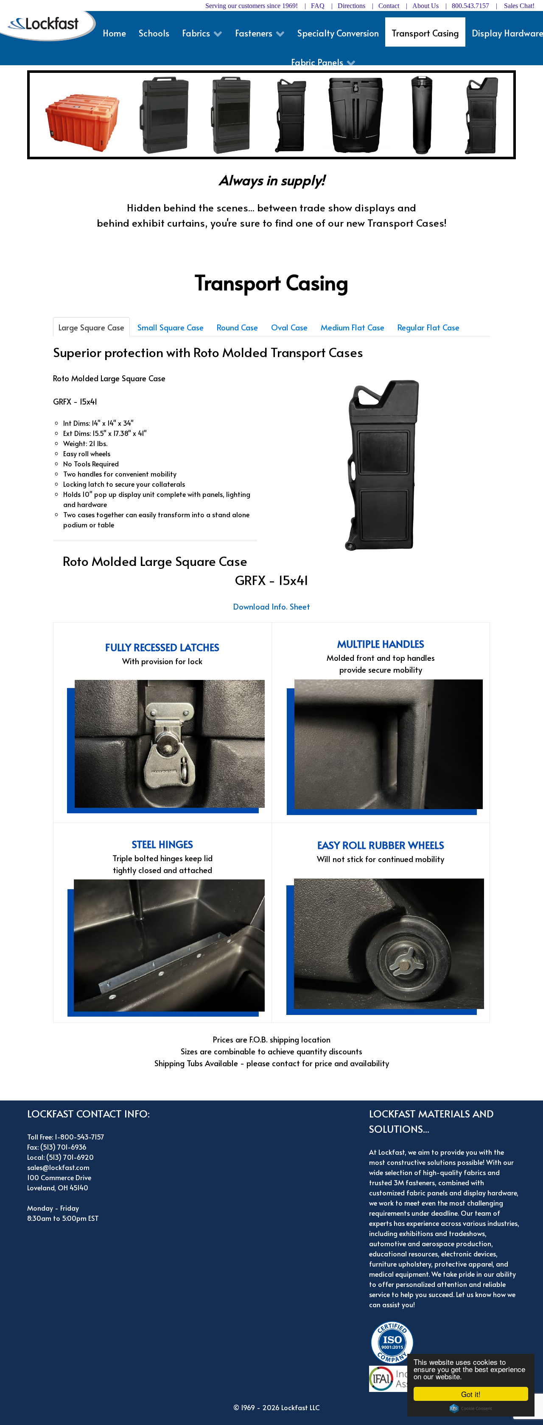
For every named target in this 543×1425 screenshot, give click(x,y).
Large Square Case (91, 327)
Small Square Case (170, 327)
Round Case (237, 327)
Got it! (471, 1394)
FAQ (318, 5)
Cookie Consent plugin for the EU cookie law (471, 1408)
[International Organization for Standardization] (394, 1341)
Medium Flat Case (352, 327)
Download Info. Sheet (271, 606)
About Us (425, 5)
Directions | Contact (368, 5)
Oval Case (289, 327)
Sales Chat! (519, 5)
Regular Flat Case (428, 327)
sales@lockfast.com (58, 1167)
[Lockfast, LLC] (51, 25)
